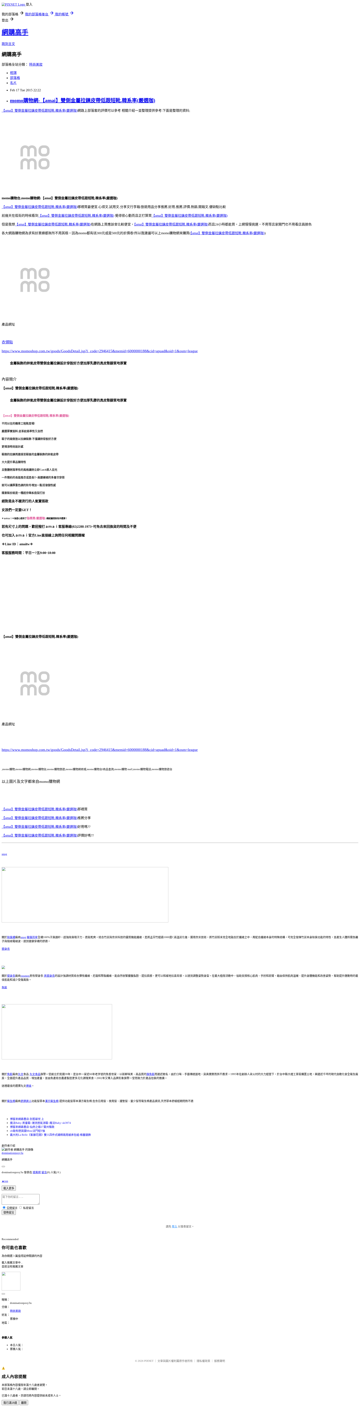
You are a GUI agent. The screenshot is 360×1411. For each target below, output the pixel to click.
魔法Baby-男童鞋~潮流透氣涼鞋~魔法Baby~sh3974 (40, 1122)
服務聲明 (219, 1360)
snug (4, 854)
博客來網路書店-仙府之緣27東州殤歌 (32, 1126)
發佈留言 (8, 1212)
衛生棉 (11, 1101)
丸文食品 (35, 1074)
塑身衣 (6, 948)
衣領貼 (7, 342)
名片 (13, 83)
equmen (25, 975)
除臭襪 (11, 937)
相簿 (13, 73)
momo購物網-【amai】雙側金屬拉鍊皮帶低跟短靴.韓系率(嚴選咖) (82, 100)
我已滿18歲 (10, 1402)
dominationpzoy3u (12, 1152)
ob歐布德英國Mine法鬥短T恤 (27, 1130)
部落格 (15, 78)
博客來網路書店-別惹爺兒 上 (27, 1118)
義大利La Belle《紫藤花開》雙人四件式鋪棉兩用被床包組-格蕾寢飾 (50, 1134)
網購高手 (15, 32)
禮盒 (28, 1085)
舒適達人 (26, 1101)
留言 (44, 1172)
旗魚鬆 (150, 1074)
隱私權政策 (203, 1360)
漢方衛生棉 (52, 1101)
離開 (23, 1402)
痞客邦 (37, 1172)
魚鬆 (4, 987)
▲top (5, 1181)
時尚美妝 (35, 64)
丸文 (20, 1074)
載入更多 (8, 1188)
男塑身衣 (49, 975)
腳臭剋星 (32, 937)
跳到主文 (8, 44)
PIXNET (149, 1360)
